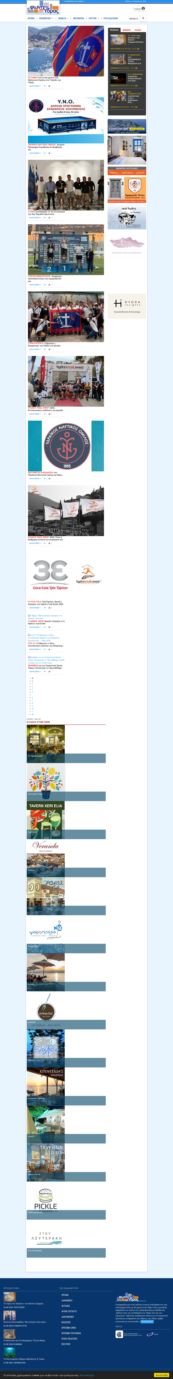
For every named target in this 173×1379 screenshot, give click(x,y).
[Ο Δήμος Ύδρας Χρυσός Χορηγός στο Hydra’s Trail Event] (46, 617)
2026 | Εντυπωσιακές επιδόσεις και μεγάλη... (46, 409)
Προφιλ (65, 1295)
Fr (137, 19)
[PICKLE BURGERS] (46, 1200)
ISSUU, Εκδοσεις (69, 1338)
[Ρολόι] (46, 896)
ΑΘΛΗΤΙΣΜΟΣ (34, 86)
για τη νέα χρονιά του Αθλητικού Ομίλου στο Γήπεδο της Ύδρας (44, 80)
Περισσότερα (87, 1375)
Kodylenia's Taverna (36, 1098)
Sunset (31, 984)
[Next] (32, 711)
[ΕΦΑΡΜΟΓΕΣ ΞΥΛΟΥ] (127, 190)
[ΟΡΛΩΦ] (127, 150)
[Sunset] (46, 972)
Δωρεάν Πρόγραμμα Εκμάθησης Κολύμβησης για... (46, 147)
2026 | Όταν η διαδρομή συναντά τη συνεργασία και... (46, 538)
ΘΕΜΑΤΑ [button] (62, 18)
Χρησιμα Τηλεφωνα (71, 1333)
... (32, 695)
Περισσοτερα (146, 1322)
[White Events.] (127, 244)
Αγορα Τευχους (69, 1311)
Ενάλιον (31, 1060)
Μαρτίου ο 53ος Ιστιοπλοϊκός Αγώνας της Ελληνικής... (46, 644)
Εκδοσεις (66, 1322)
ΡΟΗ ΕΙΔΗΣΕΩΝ (111, 18)
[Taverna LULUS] (46, 1162)
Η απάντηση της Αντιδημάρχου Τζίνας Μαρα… (25, 1340)
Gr (130, 19)
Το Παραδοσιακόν (35, 756)
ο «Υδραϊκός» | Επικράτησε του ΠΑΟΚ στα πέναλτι (44, 344)
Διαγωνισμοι (68, 1316)
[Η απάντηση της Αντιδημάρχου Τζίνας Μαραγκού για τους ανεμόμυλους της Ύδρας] (118, 59)
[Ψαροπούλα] (46, 934)
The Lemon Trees (35, 794)
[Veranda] (46, 858)
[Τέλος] (32, 714)
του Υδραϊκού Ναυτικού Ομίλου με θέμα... (46, 473)
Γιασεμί (31, 1136)
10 (33, 709)
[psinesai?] (46, 1010)
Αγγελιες (66, 1306)
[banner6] (127, 306)
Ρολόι (30, 908)
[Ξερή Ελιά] (46, 820)
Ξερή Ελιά (32, 832)
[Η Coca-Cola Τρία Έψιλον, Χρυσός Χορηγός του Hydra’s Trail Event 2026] (66, 575)
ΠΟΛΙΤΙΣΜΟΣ (116, 49)
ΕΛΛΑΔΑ (138, 30)
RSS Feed (66, 1344)
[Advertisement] (96, 9)
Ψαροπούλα (33, 946)
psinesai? (32, 1022)
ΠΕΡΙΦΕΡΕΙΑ (78, 18)
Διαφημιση (67, 1300)
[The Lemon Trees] (46, 782)
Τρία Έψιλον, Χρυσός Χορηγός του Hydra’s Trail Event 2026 (45, 602)
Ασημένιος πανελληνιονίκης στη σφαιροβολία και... (45, 278)
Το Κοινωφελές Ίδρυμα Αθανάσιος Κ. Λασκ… (25, 1359)
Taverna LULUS (34, 1174)
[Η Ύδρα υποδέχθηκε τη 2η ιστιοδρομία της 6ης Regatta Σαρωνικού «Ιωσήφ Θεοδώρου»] (66, 185)
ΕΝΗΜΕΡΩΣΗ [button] (45, 18)
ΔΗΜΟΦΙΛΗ (127, 30)
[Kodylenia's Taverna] (46, 1086)
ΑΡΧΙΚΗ (32, 18)
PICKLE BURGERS (35, 1212)
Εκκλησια (115, 85)
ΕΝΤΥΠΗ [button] (93, 18)
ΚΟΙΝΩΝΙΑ (115, 68)
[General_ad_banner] (127, 217)
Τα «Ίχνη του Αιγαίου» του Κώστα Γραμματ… (24, 1303)
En (134, 19)
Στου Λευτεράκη (35, 1250)
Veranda (31, 870)
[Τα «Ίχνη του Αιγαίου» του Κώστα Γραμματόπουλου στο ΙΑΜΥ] (118, 40)
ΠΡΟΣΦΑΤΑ (114, 30)
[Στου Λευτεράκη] (46, 1238)
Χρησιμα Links (69, 1327)
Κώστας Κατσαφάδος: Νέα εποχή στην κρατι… (25, 1322)
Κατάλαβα (162, 1375)
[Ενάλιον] (46, 1048)
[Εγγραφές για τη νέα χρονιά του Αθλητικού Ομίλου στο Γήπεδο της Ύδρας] (66, 51)
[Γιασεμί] (46, 1124)
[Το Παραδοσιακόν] (46, 744)
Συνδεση (138, 9)
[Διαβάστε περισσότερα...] (45, 86)
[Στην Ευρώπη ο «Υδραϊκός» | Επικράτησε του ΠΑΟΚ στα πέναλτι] (66, 317)
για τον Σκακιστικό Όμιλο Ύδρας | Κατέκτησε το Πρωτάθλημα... (45, 666)
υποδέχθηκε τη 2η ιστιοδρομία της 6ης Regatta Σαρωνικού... (46, 213)
